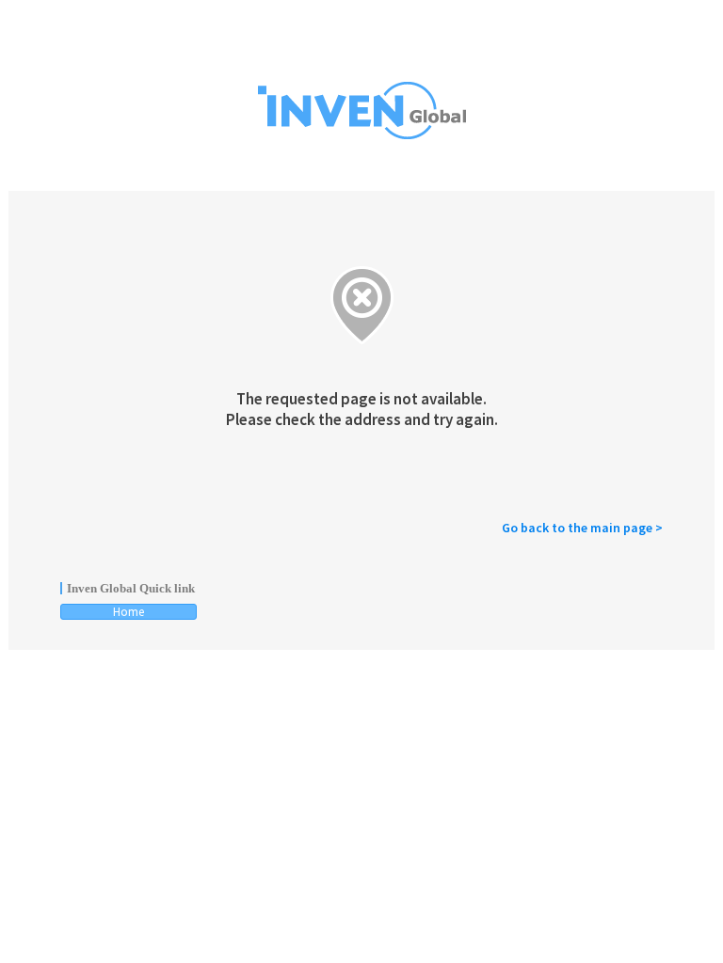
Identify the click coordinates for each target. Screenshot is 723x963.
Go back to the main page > (582, 527)
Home (128, 612)
